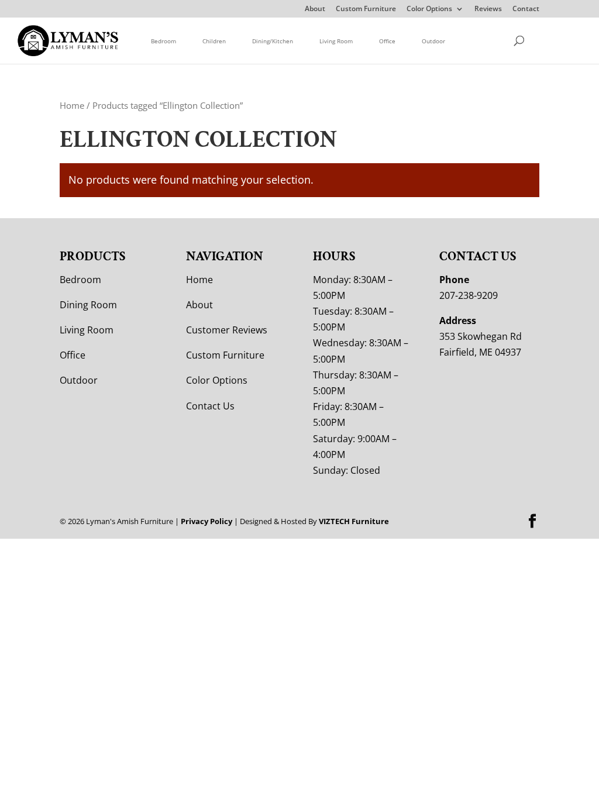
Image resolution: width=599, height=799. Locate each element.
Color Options (429, 9)
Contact (525, 9)
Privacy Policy (206, 521)
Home (72, 105)
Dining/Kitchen (272, 41)
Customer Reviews (226, 329)
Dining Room (88, 304)
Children (214, 41)
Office (387, 41)
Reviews (488, 9)
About (315, 9)
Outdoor (433, 41)
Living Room (336, 41)
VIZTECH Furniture (354, 521)
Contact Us (210, 405)
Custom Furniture (366, 9)
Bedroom (163, 41)
